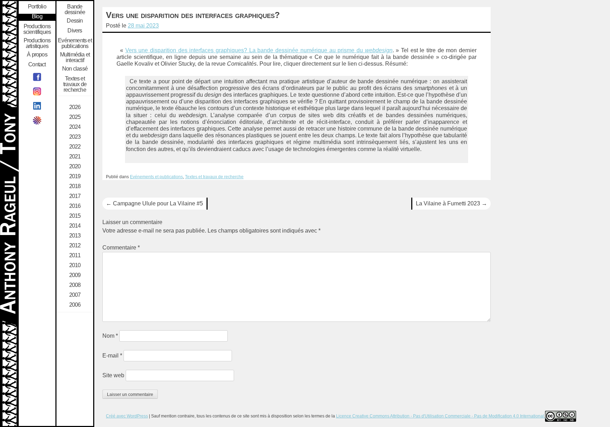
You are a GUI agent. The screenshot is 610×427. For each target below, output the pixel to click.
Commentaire (121, 248)
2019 (75, 176)
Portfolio (37, 7)
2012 (75, 245)
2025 (75, 117)
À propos (37, 55)
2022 (75, 147)
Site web (113, 375)
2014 (75, 226)
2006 (75, 305)
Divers (74, 31)
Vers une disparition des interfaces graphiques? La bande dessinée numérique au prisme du (259, 50)
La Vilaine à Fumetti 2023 (451, 203)
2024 (75, 127)
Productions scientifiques (37, 29)
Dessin (75, 21)
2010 (75, 265)
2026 (75, 107)
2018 (75, 186)
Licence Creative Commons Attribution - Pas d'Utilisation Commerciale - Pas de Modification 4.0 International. (440, 416)
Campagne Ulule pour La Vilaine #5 (154, 203)
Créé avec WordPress (127, 416)
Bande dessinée (75, 9)
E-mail (112, 356)
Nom (110, 336)
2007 (75, 295)
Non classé (75, 69)
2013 (75, 236)
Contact (37, 64)
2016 (75, 206)
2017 (75, 196)
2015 (75, 216)
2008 (75, 285)
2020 (75, 166)
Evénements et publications (156, 176)
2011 (74, 255)
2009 (75, 275)
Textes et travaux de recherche (214, 176)
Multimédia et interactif (75, 57)
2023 (75, 137)
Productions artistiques (37, 43)
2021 (75, 157)
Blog (37, 16)
